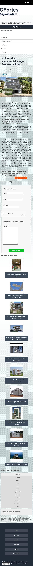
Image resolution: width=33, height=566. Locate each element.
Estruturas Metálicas (6, 41)
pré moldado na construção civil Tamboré (16, 423)
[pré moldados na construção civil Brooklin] (16, 435)
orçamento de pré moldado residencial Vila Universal (16, 359)
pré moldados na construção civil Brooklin (16, 444)
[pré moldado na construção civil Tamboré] (16, 413)
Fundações (4, 45)
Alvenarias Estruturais (6, 30)
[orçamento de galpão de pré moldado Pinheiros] (16, 392)
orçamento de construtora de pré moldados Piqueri (16, 296)
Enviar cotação (16, 250)
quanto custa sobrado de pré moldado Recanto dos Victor (16, 338)
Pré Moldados (4, 48)
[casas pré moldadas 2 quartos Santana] (16, 456)
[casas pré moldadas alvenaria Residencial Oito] (16, 371)
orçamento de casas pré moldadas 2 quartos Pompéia (16, 317)
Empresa (16, 535)
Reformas (3, 52)
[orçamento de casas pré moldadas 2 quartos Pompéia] (16, 308)
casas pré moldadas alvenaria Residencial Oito (16, 380)
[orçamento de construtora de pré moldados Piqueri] (16, 287)
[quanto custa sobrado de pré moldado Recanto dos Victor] (16, 329)
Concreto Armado (5, 34)
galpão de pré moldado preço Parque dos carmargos (16, 275)
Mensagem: (6, 226)
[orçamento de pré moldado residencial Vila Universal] (16, 350)
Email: (5, 199)
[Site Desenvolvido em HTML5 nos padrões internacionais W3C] (6, 564)
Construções (4, 37)
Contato (16, 549)
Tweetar (4, 74)
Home (16, 530)
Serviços (16, 27)
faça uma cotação (21, 178)
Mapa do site (16, 553)
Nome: (5, 193)
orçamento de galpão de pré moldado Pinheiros (17, 402)
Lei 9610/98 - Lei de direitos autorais (17, 520)
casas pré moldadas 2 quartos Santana (16, 464)
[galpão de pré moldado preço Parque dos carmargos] (16, 265)
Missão (16, 540)
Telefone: (6, 205)
